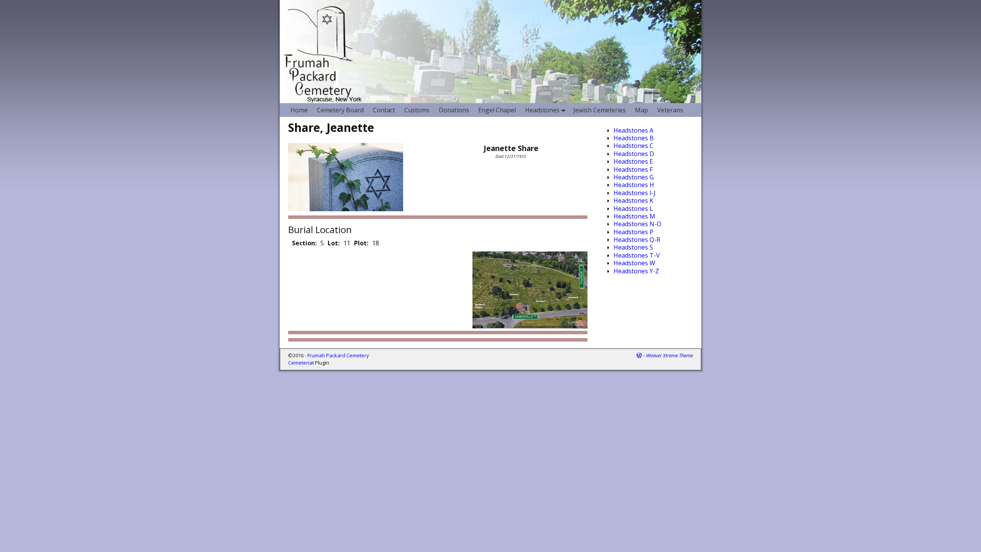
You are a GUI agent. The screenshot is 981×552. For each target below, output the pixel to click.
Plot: (361, 243)
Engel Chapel (497, 110)
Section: (304, 243)
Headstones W (634, 263)
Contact (384, 110)
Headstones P (633, 232)
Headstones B (634, 138)
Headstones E (633, 161)
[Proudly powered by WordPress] (639, 355)
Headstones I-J (635, 193)
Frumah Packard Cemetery (338, 355)
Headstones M (634, 216)
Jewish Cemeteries (599, 110)
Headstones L (633, 208)
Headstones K (633, 200)
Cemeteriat (301, 362)
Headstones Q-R (637, 239)
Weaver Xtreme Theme (669, 355)
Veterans (670, 110)
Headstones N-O (637, 224)
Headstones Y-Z (636, 271)
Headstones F (633, 169)
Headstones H (634, 185)
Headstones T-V (637, 255)
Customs (417, 110)
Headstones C (633, 145)
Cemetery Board (340, 110)
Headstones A (633, 130)
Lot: (334, 243)
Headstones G (634, 177)
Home (299, 110)
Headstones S (633, 247)
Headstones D (634, 154)
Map (641, 110)
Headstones (542, 110)
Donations (454, 110)
